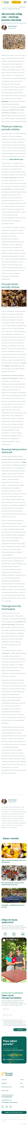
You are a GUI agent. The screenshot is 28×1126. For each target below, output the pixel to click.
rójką (24, 462)
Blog (11, 7)
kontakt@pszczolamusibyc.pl (15, 1059)
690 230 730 (14, 1055)
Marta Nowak (12, 26)
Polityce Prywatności (17, 1025)
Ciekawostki (15, 7)
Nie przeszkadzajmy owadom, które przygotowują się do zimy (12, 884)
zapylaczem (5, 101)
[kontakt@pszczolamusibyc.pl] (4, 1059)
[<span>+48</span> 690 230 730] (4, 1055)
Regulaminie (23, 1025)
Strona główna (5, 7)
